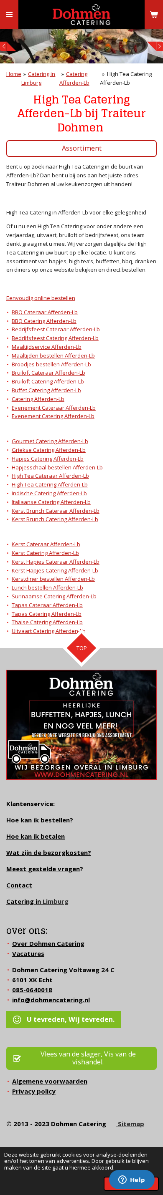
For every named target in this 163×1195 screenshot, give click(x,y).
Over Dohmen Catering (48, 943)
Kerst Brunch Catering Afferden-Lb (55, 519)
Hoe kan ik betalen (35, 836)
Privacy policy (34, 1091)
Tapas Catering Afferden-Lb (47, 614)
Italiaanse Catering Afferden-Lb (51, 502)
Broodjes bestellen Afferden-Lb (51, 364)
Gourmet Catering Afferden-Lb (50, 441)
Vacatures (28, 953)
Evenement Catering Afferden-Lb (53, 416)
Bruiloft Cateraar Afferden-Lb (48, 372)
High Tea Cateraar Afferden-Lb (50, 475)
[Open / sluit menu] (9, 14)
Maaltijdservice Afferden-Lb (47, 346)
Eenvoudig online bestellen (40, 298)
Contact (19, 885)
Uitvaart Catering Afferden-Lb (49, 631)
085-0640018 (32, 990)
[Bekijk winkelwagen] (154, 14)
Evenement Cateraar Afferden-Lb (54, 407)
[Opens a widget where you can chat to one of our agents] (132, 1180)
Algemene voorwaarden (49, 1081)
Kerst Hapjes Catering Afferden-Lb (55, 570)
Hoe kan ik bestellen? (39, 820)
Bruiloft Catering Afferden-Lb (48, 381)
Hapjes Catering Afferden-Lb (48, 458)
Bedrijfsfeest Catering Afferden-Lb (55, 338)
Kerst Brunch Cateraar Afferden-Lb (55, 510)
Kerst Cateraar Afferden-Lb (46, 544)
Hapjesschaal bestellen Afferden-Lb (57, 467)
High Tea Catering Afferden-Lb (50, 484)
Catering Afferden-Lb (38, 399)
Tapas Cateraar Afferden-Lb (47, 605)
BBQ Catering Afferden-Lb (44, 321)
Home (13, 74)
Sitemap (130, 1123)
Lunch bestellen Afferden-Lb (47, 587)
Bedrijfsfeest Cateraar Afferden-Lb (56, 329)
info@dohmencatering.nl (51, 1000)
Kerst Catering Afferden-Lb (45, 553)
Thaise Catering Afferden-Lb (47, 622)
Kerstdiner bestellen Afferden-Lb (53, 578)
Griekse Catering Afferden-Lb (49, 450)
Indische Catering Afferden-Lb (49, 493)
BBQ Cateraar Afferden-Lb (45, 312)
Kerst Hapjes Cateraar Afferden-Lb (55, 561)
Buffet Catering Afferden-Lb (46, 390)
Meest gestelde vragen (43, 869)
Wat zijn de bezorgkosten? (48, 852)
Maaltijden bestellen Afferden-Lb (53, 355)
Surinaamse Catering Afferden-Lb (54, 596)
